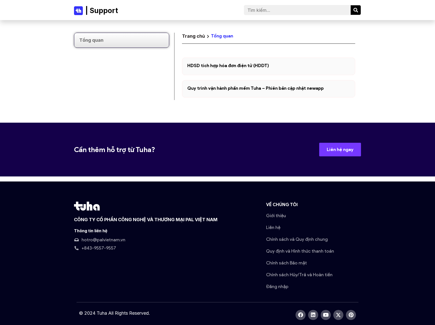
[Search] (356, 10)
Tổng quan (91, 40)
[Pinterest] (351, 315)
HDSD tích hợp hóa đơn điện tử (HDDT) (228, 65)
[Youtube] (326, 315)
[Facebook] (301, 315)
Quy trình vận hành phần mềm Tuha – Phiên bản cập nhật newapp (255, 88)
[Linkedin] (313, 315)
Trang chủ (193, 36)
